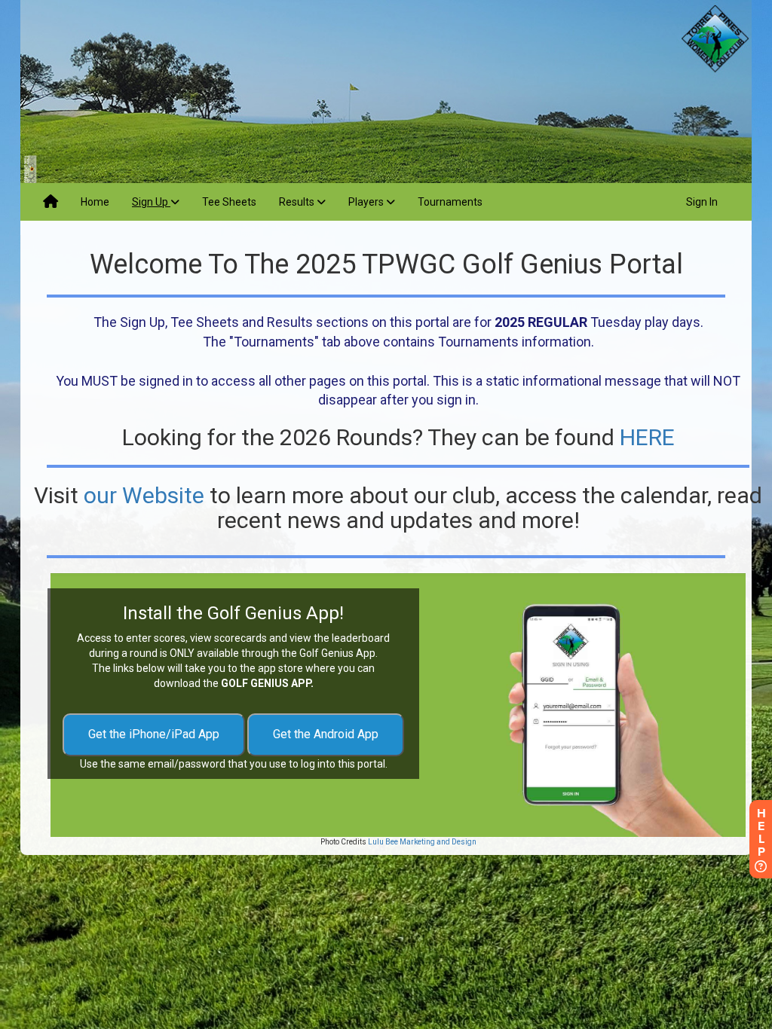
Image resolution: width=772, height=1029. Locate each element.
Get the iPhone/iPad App (153, 734)
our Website (144, 495)
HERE (647, 437)
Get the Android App (325, 734)
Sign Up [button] (151, 202)
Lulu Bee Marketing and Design (421, 842)
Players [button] (367, 202)
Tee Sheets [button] (229, 202)
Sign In (702, 202)
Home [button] (95, 202)
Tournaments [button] (450, 202)
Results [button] (298, 202)
